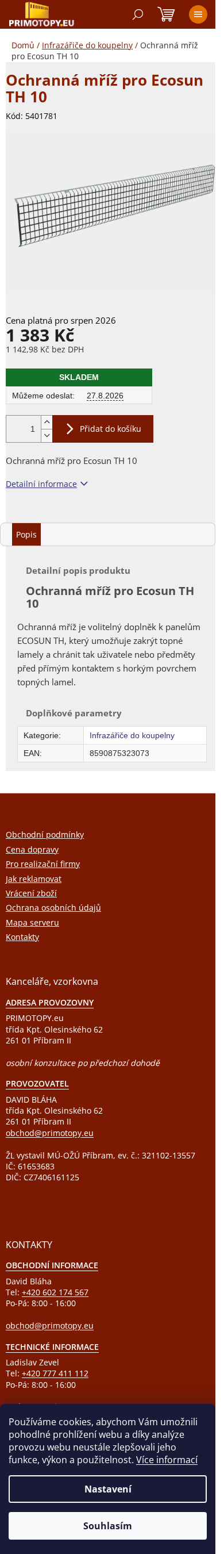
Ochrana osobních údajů (53, 907)
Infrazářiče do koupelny (132, 735)
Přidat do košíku (110, 428)
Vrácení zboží (31, 893)
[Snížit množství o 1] (46, 435)
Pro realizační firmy (43, 863)
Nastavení (108, 1489)
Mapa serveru (32, 922)
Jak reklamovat (33, 878)
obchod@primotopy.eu (50, 1132)
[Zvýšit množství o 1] (46, 422)
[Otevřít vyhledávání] (137, 14)
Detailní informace (41, 483)
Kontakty (22, 936)
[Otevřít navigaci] (198, 14)
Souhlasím (107, 1526)
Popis (26, 534)
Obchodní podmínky (45, 834)
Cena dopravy (32, 849)
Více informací (167, 1459)
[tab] (26, 534)
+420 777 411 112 (55, 1373)
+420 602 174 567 (55, 1292)
